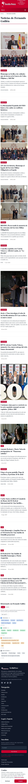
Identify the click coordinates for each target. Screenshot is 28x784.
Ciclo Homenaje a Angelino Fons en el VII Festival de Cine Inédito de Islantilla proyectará (13, 532)
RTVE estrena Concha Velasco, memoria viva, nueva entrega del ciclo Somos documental (14, 347)
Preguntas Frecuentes (7, 762)
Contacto (3, 735)
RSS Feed (3, 714)
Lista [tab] (3, 607)
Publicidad (4, 760)
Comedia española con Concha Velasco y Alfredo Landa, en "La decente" (12, 250)
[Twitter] (5, 683)
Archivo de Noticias (6, 712)
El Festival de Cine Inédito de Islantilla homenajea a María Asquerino (11, 555)
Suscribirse (14, 751)
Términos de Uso (5, 730)
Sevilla (3, 694)
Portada (3, 690)
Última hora (4, 692)
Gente (2, 699)
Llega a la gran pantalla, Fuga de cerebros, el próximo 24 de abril (12, 473)
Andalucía (3, 697)
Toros (2, 703)
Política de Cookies (6, 728)
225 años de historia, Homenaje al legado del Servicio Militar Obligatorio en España (12, 167)
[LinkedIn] (10, 683)
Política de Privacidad (6, 726)
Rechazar (7, 781)
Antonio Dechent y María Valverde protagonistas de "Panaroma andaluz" (13, 451)
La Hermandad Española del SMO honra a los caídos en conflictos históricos (13, 107)
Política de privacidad (5, 756)
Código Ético (4, 724)
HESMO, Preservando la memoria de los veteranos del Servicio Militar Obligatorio (14, 227)
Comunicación (5, 705)
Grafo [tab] (7, 607)
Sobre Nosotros (5, 722)
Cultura (3, 708)
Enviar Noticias (5, 764)
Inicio (2, 13)
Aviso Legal (4, 733)
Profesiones (4, 710)
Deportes (3, 701)
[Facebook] (2, 683)
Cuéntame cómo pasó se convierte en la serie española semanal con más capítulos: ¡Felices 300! (14, 407)
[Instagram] (7, 683)
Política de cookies (19, 777)
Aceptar (21, 781)
